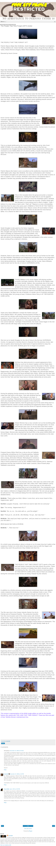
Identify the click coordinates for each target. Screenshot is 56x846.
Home (28, 825)
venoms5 (6, 774)
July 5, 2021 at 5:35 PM (15, 789)
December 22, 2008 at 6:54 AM (17, 750)
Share (3, 743)
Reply (5, 769)
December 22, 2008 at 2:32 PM (17, 774)
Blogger (30, 831)
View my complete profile (5, 845)
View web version (28, 828)
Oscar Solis (6, 789)
